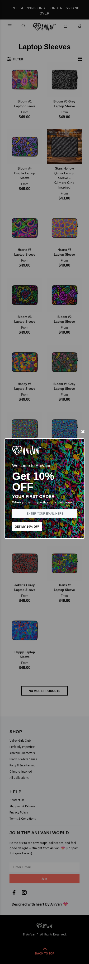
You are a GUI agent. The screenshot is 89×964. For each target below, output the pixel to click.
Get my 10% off (27, 526)
